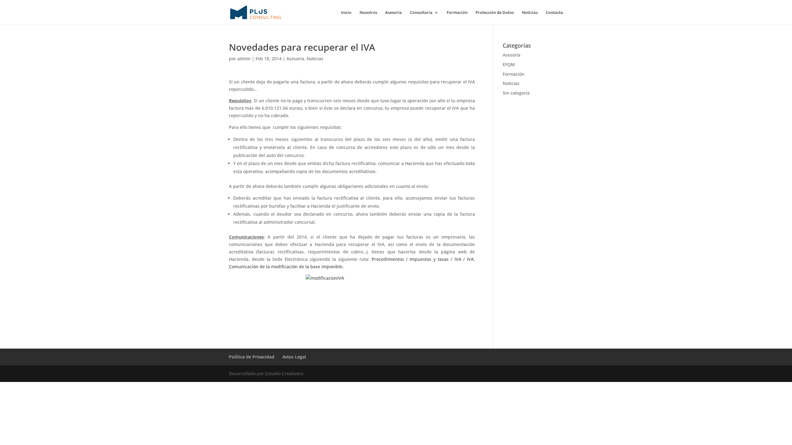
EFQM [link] (509, 64)
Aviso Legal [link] (294, 357)
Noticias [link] (530, 12)
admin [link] (244, 58)
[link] (255, 12)
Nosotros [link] (368, 12)
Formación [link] (457, 12)
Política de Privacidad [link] (251, 357)
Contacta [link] (554, 12)
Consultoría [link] (421, 12)
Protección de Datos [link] (495, 12)
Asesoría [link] (393, 12)
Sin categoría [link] (516, 93)
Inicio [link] (346, 12)
